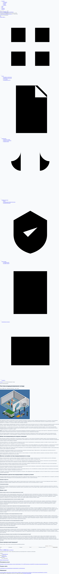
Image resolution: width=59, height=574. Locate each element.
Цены (2, 6)
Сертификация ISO (6, 262)
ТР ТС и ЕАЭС (5, 79)
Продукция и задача (42, 547)
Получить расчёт (55, 547)
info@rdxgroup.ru (4, 556)
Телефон (20, 547)
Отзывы (4, 4)
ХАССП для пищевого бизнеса (37, 564)
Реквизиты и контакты (43, 572)
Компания (10, 547)
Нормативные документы (12, 568)
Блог (2, 7)
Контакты (3, 9)
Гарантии (4, 5)
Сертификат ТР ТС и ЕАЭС (21, 564)
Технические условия (6, 139)
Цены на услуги (5, 568)
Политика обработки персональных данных (7, 572)
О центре (3, 1)
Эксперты (4, 3)
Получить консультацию (27, 573)
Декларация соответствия (7, 78)
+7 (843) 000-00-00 (5, 554)
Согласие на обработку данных (19, 572)
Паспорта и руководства (7, 140)
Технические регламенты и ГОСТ (29, 572)
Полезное (3, 8)
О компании (5, 2)
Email (30, 547)
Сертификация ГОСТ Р (6, 80)
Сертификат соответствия (7, 77)
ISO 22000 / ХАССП (6, 263)
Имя (0, 547)
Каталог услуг (18, 568)
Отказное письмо (6, 141)
